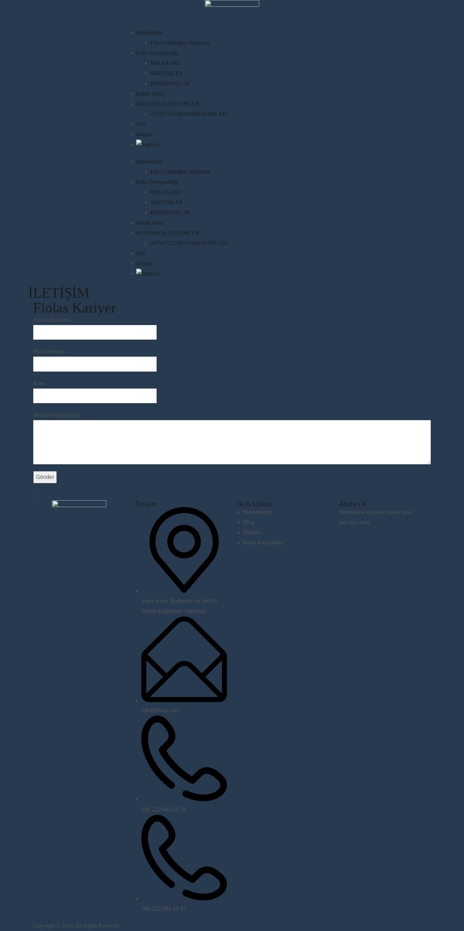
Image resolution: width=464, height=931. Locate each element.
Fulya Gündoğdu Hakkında (180, 43)
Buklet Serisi (150, 93)
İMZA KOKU (166, 63)
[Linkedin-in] (41, 536)
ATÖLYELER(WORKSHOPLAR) (189, 114)
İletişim (144, 134)
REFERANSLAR (170, 83)
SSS (140, 124)
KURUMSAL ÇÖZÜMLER (167, 104)
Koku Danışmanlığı (157, 53)
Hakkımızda (149, 32)
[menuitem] (235, 145)
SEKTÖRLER (166, 73)
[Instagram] (60, 536)
